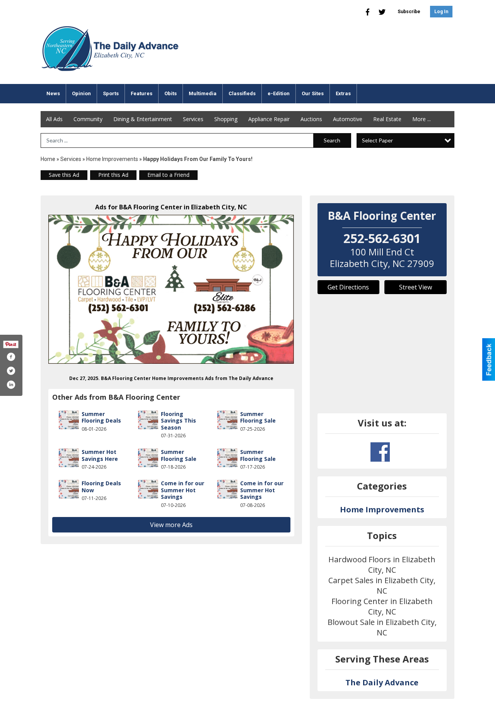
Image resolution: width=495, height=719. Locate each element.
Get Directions (348, 287)
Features (141, 93)
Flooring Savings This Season (178, 420)
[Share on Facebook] (11, 356)
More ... (421, 119)
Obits (170, 93)
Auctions (311, 119)
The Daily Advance (381, 682)
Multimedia (203, 93)
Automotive (347, 119)
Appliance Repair (269, 119)
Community (87, 119)
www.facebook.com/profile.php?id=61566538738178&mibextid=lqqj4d (380, 452)
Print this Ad (113, 174)
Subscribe (409, 11)
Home (48, 159)
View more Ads (171, 524)
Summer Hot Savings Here (100, 455)
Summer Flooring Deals (101, 417)
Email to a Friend (168, 174)
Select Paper (377, 140)
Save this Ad (64, 174)
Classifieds (242, 93)
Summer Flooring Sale (258, 417)
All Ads (54, 119)
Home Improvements (112, 159)
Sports (111, 93)
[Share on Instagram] (11, 384)
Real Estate (387, 119)
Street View (415, 287)
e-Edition (279, 93)
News (53, 93)
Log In (441, 11)
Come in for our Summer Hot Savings (182, 489)
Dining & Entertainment (142, 119)
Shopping (225, 119)
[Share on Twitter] (11, 370)
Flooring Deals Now (101, 486)
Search (332, 140)
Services (193, 119)
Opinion (81, 93)
